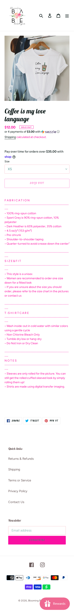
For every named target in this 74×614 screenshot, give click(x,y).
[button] (32, 132)
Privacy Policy (17, 491)
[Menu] (67, 15)
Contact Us (16, 502)
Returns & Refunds (21, 459)
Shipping (10, 137)
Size (7, 161)
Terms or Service (19, 480)
